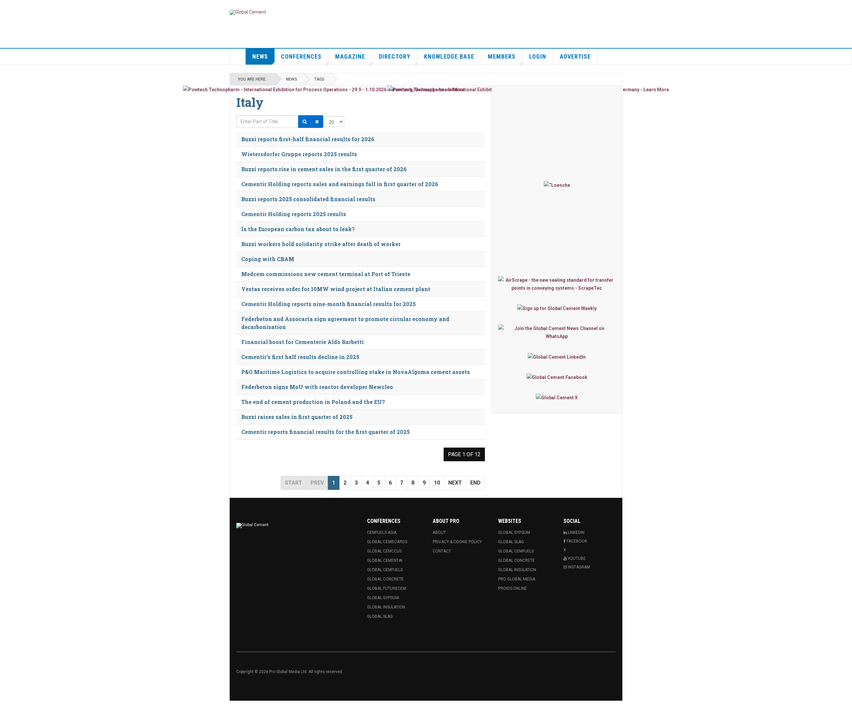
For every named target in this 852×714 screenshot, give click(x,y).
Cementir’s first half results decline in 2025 (300, 356)
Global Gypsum (383, 597)
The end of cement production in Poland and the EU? (313, 401)
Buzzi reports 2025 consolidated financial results (308, 198)
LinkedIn (575, 532)
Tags (319, 79)
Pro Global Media (516, 579)
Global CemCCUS (384, 551)
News (260, 56)
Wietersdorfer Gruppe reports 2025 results (299, 154)
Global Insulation (386, 607)
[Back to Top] (6, 707)
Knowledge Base (449, 56)
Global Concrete (385, 579)
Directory (394, 56)
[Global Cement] (248, 12)
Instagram (578, 567)
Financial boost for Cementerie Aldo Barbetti (302, 341)
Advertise (575, 56)
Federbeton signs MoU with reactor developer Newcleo (317, 386)
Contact (442, 551)
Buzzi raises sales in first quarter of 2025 (296, 416)
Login (537, 56)
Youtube (576, 558)
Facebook (576, 541)
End (475, 483)
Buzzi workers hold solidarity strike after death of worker (321, 243)
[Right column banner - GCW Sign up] (557, 308)
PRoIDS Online (512, 588)
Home (238, 57)
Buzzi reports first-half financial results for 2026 (307, 139)
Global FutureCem (386, 588)
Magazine (350, 56)
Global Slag (380, 616)
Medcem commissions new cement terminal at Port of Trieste (325, 273)
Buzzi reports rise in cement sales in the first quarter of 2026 (324, 169)
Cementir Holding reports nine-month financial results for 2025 (328, 303)
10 (437, 483)
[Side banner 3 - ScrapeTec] (557, 284)
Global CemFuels (385, 569)
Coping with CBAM (267, 258)
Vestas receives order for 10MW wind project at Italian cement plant (335, 288)
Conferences (301, 56)
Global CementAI (384, 560)
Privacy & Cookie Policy (457, 541)
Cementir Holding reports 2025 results (293, 213)
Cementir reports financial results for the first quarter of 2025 (325, 431)
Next (455, 483)
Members (502, 56)
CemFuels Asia (381, 532)
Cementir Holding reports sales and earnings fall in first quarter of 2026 (339, 183)
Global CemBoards (387, 541)
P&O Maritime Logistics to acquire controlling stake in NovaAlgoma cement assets (355, 371)
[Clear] (317, 121)
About (439, 532)
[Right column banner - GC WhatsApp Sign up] (557, 332)
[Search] (304, 121)
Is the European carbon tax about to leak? (298, 228)
